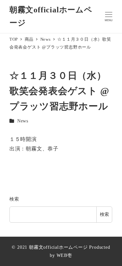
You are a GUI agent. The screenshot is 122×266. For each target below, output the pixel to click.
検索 (14, 199)
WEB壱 (64, 255)
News (22, 120)
